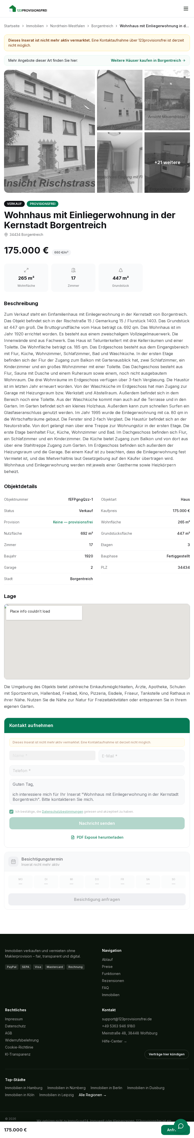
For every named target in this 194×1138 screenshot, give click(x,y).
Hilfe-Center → (114, 1041)
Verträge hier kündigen (167, 1054)
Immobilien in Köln (19, 1095)
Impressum (14, 1019)
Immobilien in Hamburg (23, 1088)
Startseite (12, 26)
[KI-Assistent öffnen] (181, 1126)
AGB (8, 1033)
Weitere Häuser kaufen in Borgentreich (146, 60)
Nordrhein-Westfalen (67, 26)
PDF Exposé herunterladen (100, 837)
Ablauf (107, 959)
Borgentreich (102, 26)
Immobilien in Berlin (106, 1088)
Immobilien (35, 26)
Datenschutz (15, 1026)
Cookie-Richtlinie (19, 1047)
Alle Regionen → (93, 1095)
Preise (107, 966)
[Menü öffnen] (186, 9)
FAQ (105, 988)
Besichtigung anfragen (97, 899)
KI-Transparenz (18, 1054)
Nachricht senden (97, 823)
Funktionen (111, 973)
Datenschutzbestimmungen (62, 811)
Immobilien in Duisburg (145, 1088)
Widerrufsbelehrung (22, 1040)
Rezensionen (113, 980)
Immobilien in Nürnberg (66, 1088)
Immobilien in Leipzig (56, 1095)
